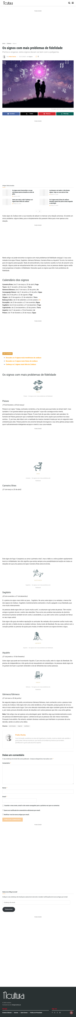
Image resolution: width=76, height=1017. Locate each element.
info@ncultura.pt (16, 1005)
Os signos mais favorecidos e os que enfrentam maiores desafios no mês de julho (23, 192)
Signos (14, 43)
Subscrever (9, 909)
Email (4, 797)
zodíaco (26, 726)
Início (3, 43)
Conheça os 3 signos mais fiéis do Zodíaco (21, 364)
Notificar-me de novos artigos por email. (16, 814)
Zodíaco (9, 43)
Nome (4, 788)
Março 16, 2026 (54, 194)
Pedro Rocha (12, 56)
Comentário (6, 763)
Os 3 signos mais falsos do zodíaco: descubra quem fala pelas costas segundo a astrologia (61, 201)
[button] (38, 84)
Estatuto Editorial (6, 1012)
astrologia (12, 726)
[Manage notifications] (71, 1012)
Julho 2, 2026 (16, 196)
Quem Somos (24, 1012)
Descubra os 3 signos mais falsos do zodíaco (22, 361)
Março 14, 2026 (54, 205)
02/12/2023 (22, 56)
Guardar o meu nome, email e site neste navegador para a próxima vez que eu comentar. (32, 805)
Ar (40, 300)
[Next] (39, 211)
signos (20, 726)
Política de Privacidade (36, 1012)
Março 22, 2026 (17, 203)
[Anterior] (36, 211)
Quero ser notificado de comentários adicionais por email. (22, 810)
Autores (16, 1012)
